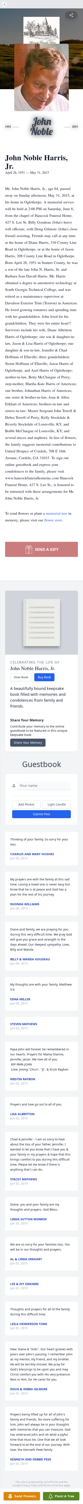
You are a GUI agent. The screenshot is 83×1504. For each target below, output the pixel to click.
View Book (21, 677)
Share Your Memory (28, 743)
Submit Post (41, 814)
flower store (53, 519)
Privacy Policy (29, 1485)
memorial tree (56, 513)
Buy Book (44, 677)
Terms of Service (53, 1485)
